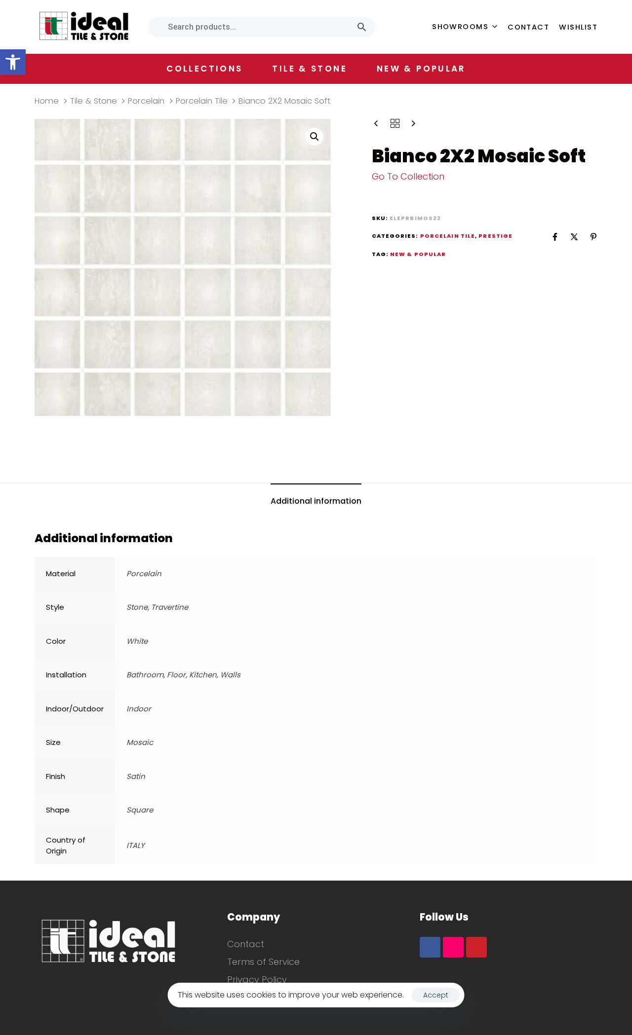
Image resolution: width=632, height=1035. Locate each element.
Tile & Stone (93, 101)
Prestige (495, 236)
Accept (435, 995)
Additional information (316, 501)
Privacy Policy (257, 979)
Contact (528, 27)
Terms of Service (263, 962)
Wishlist (578, 27)
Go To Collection (408, 176)
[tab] (316, 501)
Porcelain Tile (202, 101)
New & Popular (421, 68)
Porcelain (146, 101)
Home (47, 101)
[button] (13, 62)
